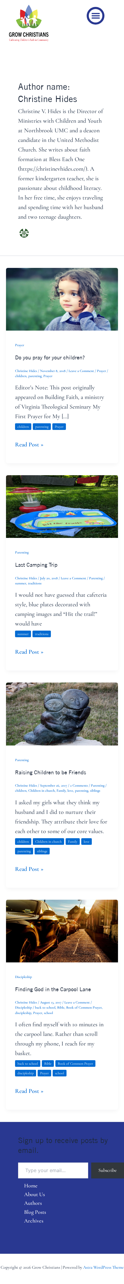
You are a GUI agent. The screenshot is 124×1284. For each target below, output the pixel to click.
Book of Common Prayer (84, 1007)
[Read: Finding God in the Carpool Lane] (62, 930)
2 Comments (79, 785)
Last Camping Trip (36, 564)
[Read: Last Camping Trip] (62, 506)
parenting (35, 376)
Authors (33, 1203)
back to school (45, 1007)
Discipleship (23, 977)
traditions (35, 583)
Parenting (22, 552)
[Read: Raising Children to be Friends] (62, 713)
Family (61, 790)
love (70, 790)
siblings (95, 790)
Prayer (19, 345)
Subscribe (107, 1170)
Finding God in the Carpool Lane (53, 989)
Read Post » (29, 444)
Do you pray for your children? (50, 357)
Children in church (41, 790)
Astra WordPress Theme (103, 1267)
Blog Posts (35, 1212)
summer (20, 583)
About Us (34, 1194)
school (48, 1013)
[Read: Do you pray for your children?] (62, 298)
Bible (60, 1007)
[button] (95, 16)
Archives (33, 1220)
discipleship (23, 1013)
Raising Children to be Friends (50, 772)
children (20, 376)
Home (31, 1185)
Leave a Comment (81, 371)
